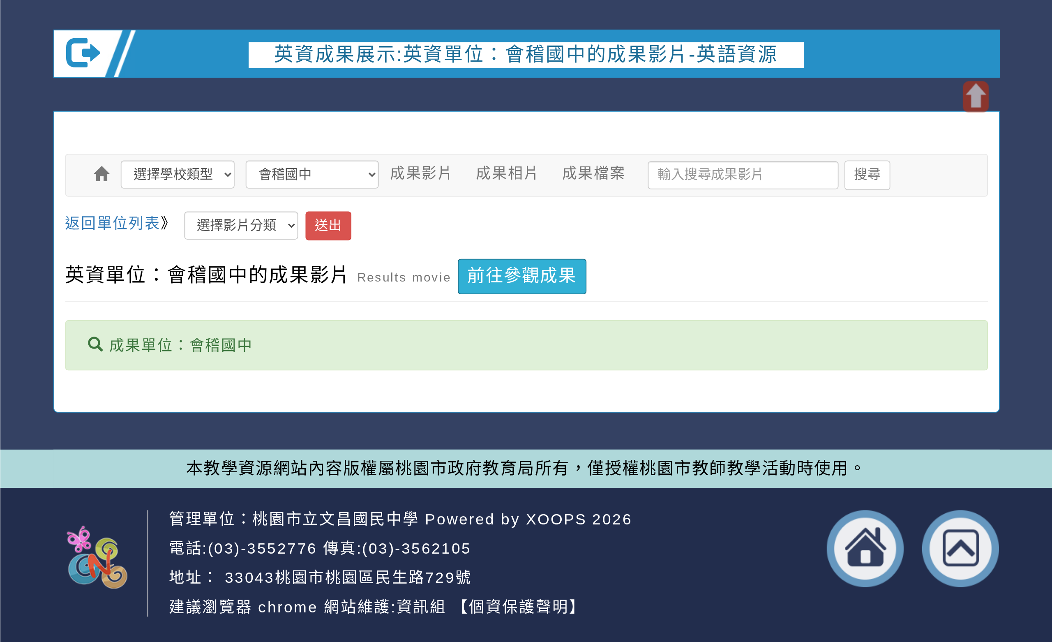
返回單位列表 (112, 223)
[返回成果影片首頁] (102, 174)
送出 (328, 225)
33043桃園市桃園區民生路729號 (345, 577)
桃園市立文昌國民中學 (336, 518)
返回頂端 (960, 548)
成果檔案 (593, 173)
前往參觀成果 (522, 276)
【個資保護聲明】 (519, 606)
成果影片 (421, 173)
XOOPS (556, 518)
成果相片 (508, 173)
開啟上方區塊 (975, 97)
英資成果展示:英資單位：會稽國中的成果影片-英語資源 (526, 54)
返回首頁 (865, 548)
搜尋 (867, 174)
